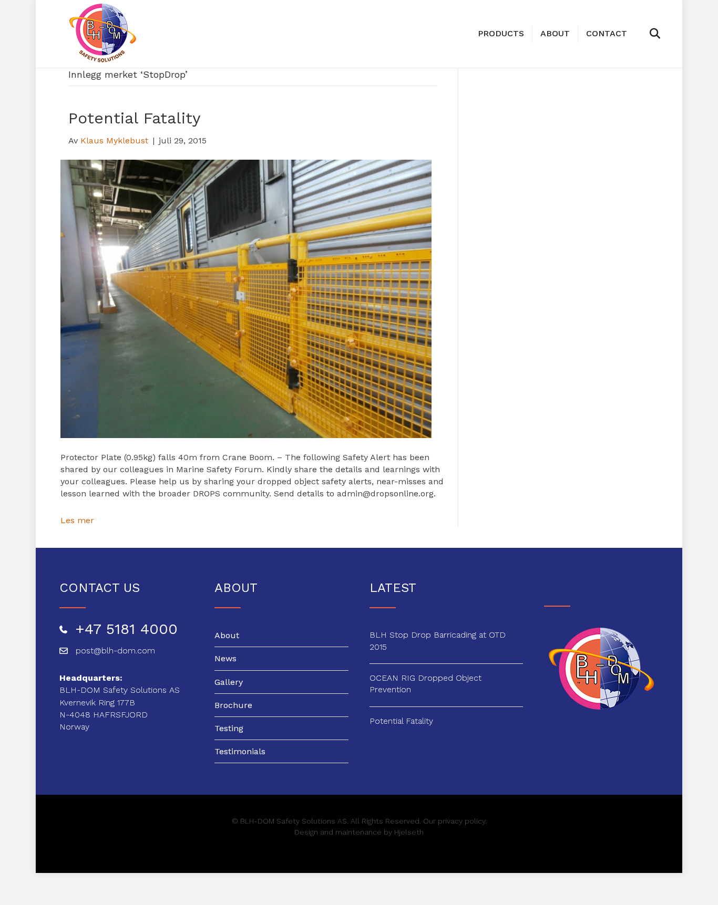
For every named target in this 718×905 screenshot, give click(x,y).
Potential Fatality (134, 118)
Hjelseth (409, 832)
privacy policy (461, 821)
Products (501, 33)
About (555, 33)
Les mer (77, 520)
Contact (606, 33)
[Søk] (642, 34)
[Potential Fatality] (246, 298)
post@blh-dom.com (115, 651)
